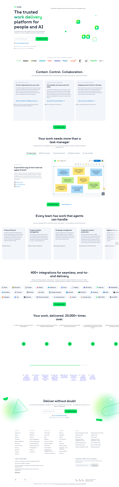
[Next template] (116, 243)
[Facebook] (44, 480)
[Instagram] (55, 480)
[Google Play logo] (28, 480)
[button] (42, 39)
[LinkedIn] (48, 480)
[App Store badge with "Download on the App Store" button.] (19, 480)
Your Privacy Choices (80, 483)
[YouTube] (51, 480)
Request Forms (19, 182)
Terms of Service (64, 483)
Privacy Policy (57, 483)
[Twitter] (41, 480)
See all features (66, 204)
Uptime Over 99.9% (89, 480)
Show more (17, 472)
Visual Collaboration (20, 184)
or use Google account (22, 43)
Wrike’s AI (18, 186)
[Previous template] (2, 243)
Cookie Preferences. (72, 483)
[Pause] (103, 193)
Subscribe (94, 465)
